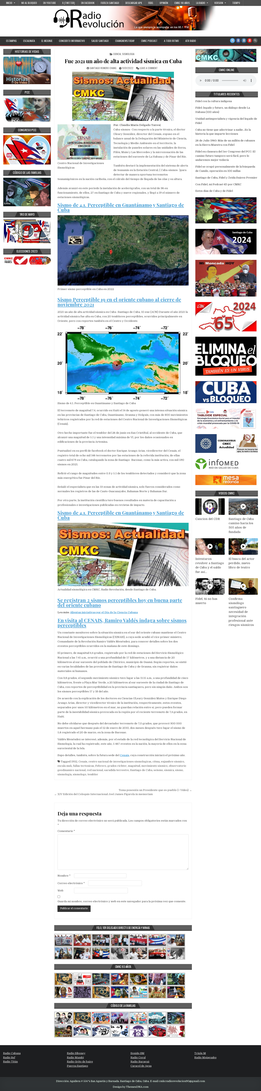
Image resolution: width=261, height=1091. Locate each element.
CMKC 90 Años (182, 3)
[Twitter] (232, 40)
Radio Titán (10, 1061)
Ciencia (117, 54)
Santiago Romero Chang (103, 68)
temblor (92, 774)
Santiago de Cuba (141, 770)
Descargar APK (133, 3)
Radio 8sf (9, 1057)
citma (156, 761)
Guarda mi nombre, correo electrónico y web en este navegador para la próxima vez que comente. (122, 901)
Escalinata (29, 41)
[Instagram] (243, 40)
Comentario (66, 831)
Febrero (100, 765)
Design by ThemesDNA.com (130, 1086)
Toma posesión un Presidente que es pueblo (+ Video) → (155, 790)
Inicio (9, 3)
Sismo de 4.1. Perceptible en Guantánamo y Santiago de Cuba (121, 207)
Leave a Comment (149, 68)
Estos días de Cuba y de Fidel (214, 190)
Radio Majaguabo (205, 1057)
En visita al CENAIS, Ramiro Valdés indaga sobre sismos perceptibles (122, 622)
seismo (158, 770)
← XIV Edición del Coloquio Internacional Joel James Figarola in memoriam (103, 794)
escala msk (65, 765)
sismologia (65, 774)
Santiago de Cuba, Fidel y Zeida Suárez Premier (226, 177)
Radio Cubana (12, 1053)
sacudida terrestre (116, 770)
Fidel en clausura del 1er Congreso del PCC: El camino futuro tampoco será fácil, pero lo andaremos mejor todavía (225, 156)
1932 (74, 761)
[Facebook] (238, 40)
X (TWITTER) (68, 3)
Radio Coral (138, 1057)
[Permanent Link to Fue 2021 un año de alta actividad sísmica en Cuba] (123, 96)
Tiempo (236, 3)
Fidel (150, 3)
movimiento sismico (154, 765)
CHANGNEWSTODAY (125, 41)
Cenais (124, 755)
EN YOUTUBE (49, 3)
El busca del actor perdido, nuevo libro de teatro (241, 563)
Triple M (200, 1053)
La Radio (200, 3)
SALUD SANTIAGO (100, 41)
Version (218, 3)
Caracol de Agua (141, 1065)
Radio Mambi (75, 1057)
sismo (179, 770)
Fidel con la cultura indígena (213, 101)
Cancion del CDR (207, 519)
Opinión (164, 3)
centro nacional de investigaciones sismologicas (119, 761)
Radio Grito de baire (80, 1061)
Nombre (64, 875)
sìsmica (169, 770)
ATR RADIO (190, 41)
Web (60, 890)
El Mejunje (46, 41)
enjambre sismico (172, 761)
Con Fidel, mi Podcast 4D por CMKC (218, 184)
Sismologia (128, 54)
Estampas (11, 41)
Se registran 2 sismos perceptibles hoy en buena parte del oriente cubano (120, 602)
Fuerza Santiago (110, 3)
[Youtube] (249, 40)
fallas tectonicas (83, 765)
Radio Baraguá (139, 1061)
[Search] (255, 40)
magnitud (134, 765)
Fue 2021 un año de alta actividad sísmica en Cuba (123, 61)
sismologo (79, 774)
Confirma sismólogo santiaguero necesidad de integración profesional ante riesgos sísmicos (241, 612)
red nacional (95, 770)
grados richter (117, 765)
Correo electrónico (71, 883)
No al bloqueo (29, 3)
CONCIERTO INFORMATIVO (72, 41)
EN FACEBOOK (87, 3)
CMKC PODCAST (149, 41)
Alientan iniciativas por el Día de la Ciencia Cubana (104, 612)
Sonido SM (137, 1053)
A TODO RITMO (171, 41)
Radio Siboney (76, 1053)
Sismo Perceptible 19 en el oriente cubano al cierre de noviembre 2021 (119, 302)
